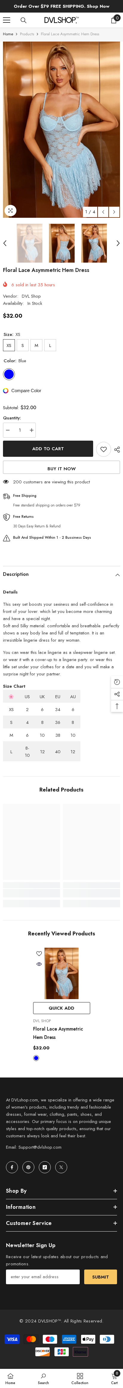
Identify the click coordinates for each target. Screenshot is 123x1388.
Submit (100, 1277)
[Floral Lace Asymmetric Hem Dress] (61, 973)
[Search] (23, 20)
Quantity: (12, 418)
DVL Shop (31, 296)
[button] (103, 212)
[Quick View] (39, 964)
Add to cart (48, 448)
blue (36, 1058)
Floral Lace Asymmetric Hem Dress (58, 1033)
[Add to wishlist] (103, 449)
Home (8, 34)
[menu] (6, 20)
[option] (61, 130)
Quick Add (61, 1008)
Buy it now (61, 468)
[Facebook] (12, 1167)
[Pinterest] (28, 1167)
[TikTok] (45, 1167)
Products (27, 34)
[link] (31, 893)
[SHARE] (115, 449)
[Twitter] (61, 1167)
